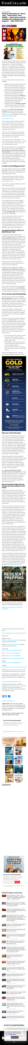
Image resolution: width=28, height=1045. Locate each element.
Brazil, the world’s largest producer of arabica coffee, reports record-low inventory (15, 956)
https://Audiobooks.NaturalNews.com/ (11, 681)
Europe (7, 705)
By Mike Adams (14, 900)
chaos (16, 703)
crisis (3, 705)
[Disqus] (14, 803)
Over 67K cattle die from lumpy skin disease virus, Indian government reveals (16, 993)
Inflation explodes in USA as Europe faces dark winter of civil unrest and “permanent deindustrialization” (16, 998)
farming (15, 705)
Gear (14, 706)
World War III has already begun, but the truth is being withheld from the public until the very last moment (16, 910)
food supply (9, 706)
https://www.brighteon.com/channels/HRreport (14, 633)
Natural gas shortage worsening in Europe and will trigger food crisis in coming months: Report (16, 987)
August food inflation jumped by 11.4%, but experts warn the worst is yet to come (16, 975)
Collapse (21, 703)
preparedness (10, 708)
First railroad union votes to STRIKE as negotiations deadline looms (15, 1012)
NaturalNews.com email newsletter (17, 669)
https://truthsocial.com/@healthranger (12, 650)
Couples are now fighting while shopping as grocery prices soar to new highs (16, 925)
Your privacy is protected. (7, 731)
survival (10, 710)
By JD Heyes (14, 965)
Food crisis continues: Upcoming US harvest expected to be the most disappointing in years (16, 936)
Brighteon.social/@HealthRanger (10, 640)
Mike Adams (10, 23)
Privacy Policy (12, 1034)
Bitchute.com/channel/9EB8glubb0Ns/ (11, 662)
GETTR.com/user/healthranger (13, 653)
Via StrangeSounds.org (7, 118)
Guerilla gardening (20, 706)
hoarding (4, 708)
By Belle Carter (14, 994)
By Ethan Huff (14, 971)
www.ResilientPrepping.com (15, 564)
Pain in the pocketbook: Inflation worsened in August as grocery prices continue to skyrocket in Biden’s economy (16, 962)
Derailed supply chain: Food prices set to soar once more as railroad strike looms (16, 1017)
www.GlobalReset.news (7, 181)
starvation (21, 708)
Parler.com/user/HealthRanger (13, 655)
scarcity (17, 708)
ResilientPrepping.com (14, 685)
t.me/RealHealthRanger (13, 644)
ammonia (12, 703)
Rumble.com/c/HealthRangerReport (15, 658)
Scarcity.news (7, 114)
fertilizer (20, 705)
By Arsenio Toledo (15, 938)
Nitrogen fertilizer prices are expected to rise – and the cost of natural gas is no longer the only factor (16, 942)
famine (11, 705)
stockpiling (4, 710)
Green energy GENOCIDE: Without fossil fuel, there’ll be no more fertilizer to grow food (16, 969)
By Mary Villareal (14, 927)
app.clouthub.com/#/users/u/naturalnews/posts (14, 667)
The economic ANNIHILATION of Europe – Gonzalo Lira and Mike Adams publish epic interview (16, 980)
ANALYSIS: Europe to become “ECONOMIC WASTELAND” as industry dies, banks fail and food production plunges (16, 904)
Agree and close (15, 1037)
